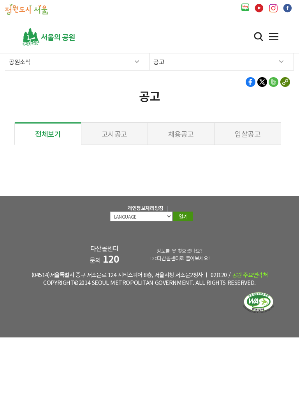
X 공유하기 (262, 82)
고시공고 (114, 134)
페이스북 (287, 8)
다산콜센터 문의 (105, 254)
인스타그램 (273, 8)
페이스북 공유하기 (251, 82)
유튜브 (259, 8)
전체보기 (48, 134)
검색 (258, 36)
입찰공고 (247, 134)
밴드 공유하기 (273, 82)
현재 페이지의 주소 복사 (285, 82)
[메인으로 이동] (26, 8)
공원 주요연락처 (250, 274)
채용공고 (181, 134)
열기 (273, 37)
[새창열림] (245, 7)
